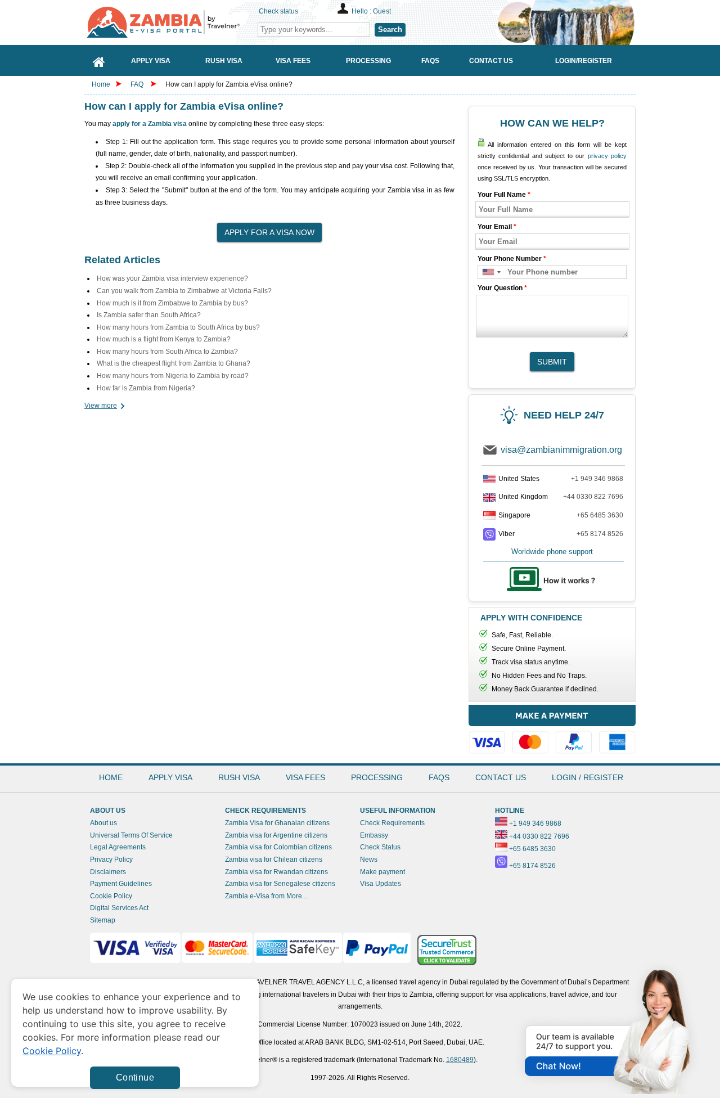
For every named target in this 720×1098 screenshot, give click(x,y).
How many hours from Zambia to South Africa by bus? (178, 327)
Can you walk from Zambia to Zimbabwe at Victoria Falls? (184, 291)
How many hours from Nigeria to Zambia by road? (173, 376)
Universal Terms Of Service (131, 835)
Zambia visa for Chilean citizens (273, 859)
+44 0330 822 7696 (593, 497)
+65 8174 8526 (600, 534)
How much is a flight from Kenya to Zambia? (164, 339)
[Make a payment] (552, 731)
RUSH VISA (239, 777)
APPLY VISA (170, 777)
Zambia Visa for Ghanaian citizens (277, 823)
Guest (382, 11)
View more (100, 406)
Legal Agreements (118, 847)
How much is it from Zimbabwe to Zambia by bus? (172, 303)
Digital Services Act (119, 908)
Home (101, 84)
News (368, 859)
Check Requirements (392, 823)
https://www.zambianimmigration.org (168, 22)
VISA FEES (305, 777)
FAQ (136, 84)
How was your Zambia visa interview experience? (172, 278)
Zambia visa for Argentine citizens (276, 835)
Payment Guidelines (121, 884)
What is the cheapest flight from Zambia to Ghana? (173, 363)
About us (103, 823)
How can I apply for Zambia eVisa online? (228, 84)
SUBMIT (552, 361)
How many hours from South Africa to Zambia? (167, 352)
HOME (111, 777)
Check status (278, 11)
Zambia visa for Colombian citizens (278, 847)
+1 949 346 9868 (597, 479)
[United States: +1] (491, 272)
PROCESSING (377, 777)
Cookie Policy (111, 896)
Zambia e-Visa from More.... (267, 896)
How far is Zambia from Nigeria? (146, 388)
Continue (135, 1077)
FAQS (439, 777)
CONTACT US (500, 777)
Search (390, 29)
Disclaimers (108, 872)
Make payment (382, 872)
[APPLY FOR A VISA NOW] (269, 229)
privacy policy (607, 155)
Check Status (380, 847)
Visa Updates (380, 884)
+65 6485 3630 (600, 515)
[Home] (99, 60)
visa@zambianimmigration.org (561, 449)
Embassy (374, 835)
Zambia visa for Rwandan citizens (276, 872)
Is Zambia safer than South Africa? (149, 315)
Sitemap (102, 920)
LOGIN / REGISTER (587, 777)
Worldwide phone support (552, 551)
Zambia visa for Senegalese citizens (280, 884)
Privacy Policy (111, 859)
